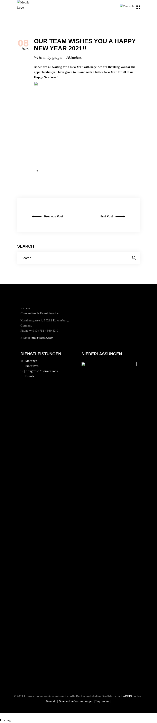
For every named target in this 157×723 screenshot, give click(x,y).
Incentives (31, 366)
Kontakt (51, 701)
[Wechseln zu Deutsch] (127, 6)
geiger (57, 57)
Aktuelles (74, 57)
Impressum (102, 701)
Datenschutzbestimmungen (76, 701)
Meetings (31, 360)
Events (29, 376)
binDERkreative (131, 696)
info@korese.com (42, 337)
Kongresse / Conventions (42, 371)
